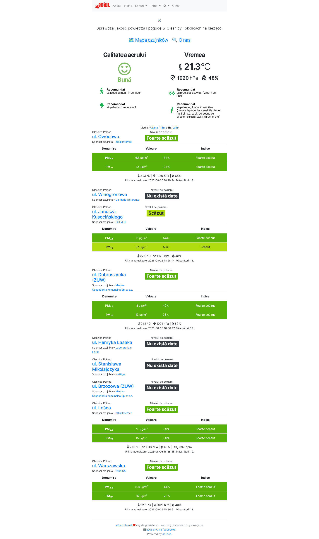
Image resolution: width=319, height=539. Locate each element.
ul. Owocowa (105, 136)
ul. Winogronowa (109, 194)
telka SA (121, 470)
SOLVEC (121, 221)
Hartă (128, 6)
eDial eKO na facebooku (161, 529)
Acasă (117, 6)
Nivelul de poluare (161, 132)
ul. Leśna (101, 407)
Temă (154, 6)
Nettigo (120, 374)
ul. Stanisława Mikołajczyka (106, 366)
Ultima (154, 127)
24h (175, 127)
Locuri (140, 6)
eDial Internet (124, 141)
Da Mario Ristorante (127, 199)
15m (162, 127)
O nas (176, 6)
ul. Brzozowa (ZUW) (113, 386)
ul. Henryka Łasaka (112, 342)
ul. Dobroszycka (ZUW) (109, 277)
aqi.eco (166, 533)
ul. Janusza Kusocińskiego (107, 214)
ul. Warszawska (108, 465)
